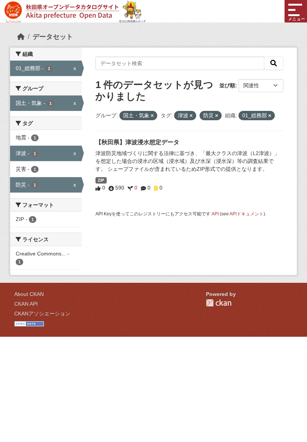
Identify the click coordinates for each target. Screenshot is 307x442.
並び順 (227, 85)
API (215, 214)
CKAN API (26, 304)
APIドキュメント (247, 214)
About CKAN (29, 294)
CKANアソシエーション (42, 314)
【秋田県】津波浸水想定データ (137, 142)
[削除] (152, 115)
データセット (53, 36)
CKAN (218, 303)
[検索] (273, 63)
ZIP (101, 180)
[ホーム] (21, 36)
